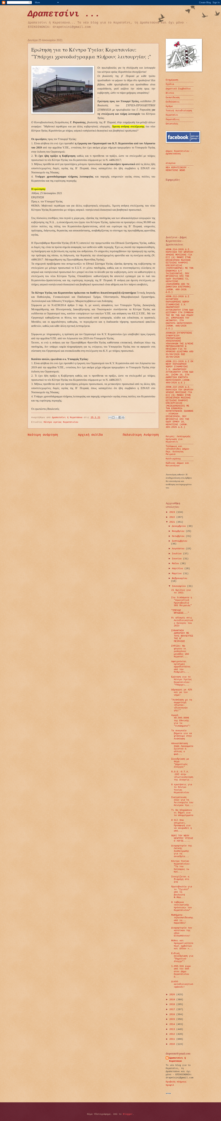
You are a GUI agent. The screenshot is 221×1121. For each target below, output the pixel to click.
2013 (172, 1029)
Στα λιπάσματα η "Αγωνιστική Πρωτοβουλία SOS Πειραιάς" (181, 601)
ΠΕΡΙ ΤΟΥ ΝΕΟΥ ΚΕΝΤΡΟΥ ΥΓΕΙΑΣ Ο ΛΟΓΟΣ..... (182, 838)
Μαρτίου (177, 573)
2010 (172, 1044)
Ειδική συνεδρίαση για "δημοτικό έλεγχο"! (182, 957)
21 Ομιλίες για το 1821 (181, 591)
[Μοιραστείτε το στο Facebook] (120, 417)
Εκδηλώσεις (173, 102)
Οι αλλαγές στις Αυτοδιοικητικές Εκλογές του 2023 (182, 621)
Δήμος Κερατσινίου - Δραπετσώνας (179, 152)
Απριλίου (178, 568)
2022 (172, 517)
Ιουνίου (177, 558)
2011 (172, 1039)
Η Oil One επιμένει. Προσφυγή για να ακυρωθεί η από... (181, 825)
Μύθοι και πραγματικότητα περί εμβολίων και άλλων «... (182, 944)
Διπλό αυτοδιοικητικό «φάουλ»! (182, 984)
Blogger (128, 1114)
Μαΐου (176, 563)
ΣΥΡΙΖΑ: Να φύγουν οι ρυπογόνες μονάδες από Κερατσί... (180, 651)
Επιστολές (172, 124)
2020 (172, 994)
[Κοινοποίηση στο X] (116, 417)
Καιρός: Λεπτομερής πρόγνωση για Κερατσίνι (178, 439)
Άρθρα (169, 106)
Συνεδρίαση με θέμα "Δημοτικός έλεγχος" (180, 763)
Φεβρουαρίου (179, 578)
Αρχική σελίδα (90, 435)
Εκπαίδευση (173, 97)
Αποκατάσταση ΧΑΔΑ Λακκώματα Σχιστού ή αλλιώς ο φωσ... (182, 748)
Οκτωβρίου (179, 536)
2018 (172, 1004)
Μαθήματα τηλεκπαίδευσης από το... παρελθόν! (182, 919)
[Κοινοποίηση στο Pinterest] (123, 417)
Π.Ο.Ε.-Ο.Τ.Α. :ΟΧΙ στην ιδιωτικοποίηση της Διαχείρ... (182, 775)
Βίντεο (170, 93)
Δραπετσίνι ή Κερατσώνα (177, 1059)
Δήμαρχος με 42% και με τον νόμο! (181, 692)
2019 (172, 999)
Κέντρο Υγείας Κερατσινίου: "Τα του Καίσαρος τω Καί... (180, 866)
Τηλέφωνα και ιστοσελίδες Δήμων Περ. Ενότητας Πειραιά (177, 450)
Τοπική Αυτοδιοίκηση (179, 110)
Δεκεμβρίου (179, 526)
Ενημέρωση (172, 80)
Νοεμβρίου (179, 531)
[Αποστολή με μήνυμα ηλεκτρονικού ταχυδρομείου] (110, 417)
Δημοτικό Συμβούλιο (178, 88)
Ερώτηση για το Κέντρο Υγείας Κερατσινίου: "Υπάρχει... (181, 681)
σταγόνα (170, 163)
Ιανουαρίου (179, 586)
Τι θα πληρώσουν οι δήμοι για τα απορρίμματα (182, 813)
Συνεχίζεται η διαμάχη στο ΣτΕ (180, 879)
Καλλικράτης (173, 458)
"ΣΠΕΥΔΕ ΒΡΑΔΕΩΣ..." (180, 611)
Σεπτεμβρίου (179, 541)
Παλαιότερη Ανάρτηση (141, 435)
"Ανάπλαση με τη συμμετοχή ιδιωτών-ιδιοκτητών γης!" (181, 705)
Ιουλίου (177, 553)
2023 (172, 512)
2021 (172, 522)
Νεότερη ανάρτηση (43, 435)
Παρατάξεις (173, 119)
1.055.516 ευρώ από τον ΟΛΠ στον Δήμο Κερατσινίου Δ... (181, 971)
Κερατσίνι (172, 115)
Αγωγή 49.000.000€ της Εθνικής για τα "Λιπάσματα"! (180, 720)
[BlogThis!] (113, 417)
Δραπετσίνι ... (64, 14)
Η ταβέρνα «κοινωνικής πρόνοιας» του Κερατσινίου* (181, 906)
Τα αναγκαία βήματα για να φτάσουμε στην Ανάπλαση (181, 734)
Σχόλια (170, 84)
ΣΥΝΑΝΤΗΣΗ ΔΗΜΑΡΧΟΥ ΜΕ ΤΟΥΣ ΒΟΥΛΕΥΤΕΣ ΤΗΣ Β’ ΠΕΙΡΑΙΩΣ (182, 636)
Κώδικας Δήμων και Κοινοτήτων (177, 464)
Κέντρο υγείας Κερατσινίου (61, 422)
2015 (172, 1019)
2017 (172, 1009)
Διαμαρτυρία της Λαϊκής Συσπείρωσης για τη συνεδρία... (181, 851)
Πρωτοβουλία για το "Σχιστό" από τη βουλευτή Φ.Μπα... (181, 892)
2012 (172, 1034)
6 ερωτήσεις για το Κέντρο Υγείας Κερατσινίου (181, 788)
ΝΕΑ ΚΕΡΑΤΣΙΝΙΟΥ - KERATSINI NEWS (177, 168)
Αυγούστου (179, 548)
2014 (172, 1024)
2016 (172, 1014)
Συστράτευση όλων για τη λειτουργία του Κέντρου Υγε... (182, 801)
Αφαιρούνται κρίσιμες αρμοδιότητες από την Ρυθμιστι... (180, 667)
